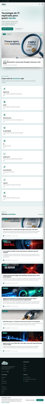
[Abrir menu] (42, 4)
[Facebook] (6, 1)
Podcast (24, 368)
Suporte (3, 390)
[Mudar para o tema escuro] (39, 4)
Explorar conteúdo (8, 28)
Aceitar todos (39, 400)
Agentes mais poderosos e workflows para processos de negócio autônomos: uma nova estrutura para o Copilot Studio (20, 299)
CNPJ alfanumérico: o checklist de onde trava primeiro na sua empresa (21, 321)
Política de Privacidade (5, 402)
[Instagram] (4, 1)
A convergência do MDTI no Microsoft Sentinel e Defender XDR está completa (20, 251)
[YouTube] (8, 1)
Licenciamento (4, 389)
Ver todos (40, 214)
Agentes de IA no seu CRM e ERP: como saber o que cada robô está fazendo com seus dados (22, 344)
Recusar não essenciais (30, 400)
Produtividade (4, 383)
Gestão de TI (4, 387)
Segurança (4, 377)
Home (24, 364)
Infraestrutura (4, 381)
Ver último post (18, 28)
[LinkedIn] (2, 1)
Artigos (24, 366)
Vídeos (24, 370)
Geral (3, 392)
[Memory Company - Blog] (4, 4)
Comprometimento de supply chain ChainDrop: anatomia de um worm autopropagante (21, 276)
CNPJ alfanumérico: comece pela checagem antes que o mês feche (20, 229)
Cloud (3, 379)
